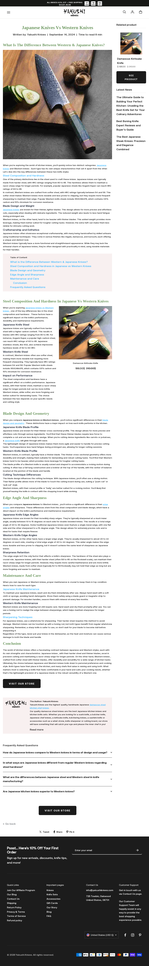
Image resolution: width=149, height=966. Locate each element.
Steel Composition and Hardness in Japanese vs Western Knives (50, 266)
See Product (131, 77)
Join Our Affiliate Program (21, 890)
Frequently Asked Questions (27, 287)
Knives (50, 890)
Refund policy (14, 920)
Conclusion (20, 282)
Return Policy (14, 907)
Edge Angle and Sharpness (27, 274)
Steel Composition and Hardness (23, 175)
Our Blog (12, 894)
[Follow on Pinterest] (140, 935)
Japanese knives (11, 209)
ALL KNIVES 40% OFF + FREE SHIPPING (64, 3)
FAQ (49, 916)
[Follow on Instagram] (133, 935)
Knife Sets (52, 894)
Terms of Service (16, 916)
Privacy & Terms (16, 911)
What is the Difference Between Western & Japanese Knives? (49, 261)
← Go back (9, 823)
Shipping (11, 903)
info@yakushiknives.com (99, 890)
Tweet (46, 832)
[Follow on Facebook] (125, 935)
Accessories (53, 898)
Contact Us (13, 898)
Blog (49, 911)
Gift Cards (52, 903)
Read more (37, 729)
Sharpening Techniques (17, 617)
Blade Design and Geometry (27, 270)
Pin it (71, 832)
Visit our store (22, 683)
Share (59, 832)
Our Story (52, 907)
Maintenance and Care (24, 278)
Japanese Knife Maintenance (21, 589)
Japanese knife (12, 440)
